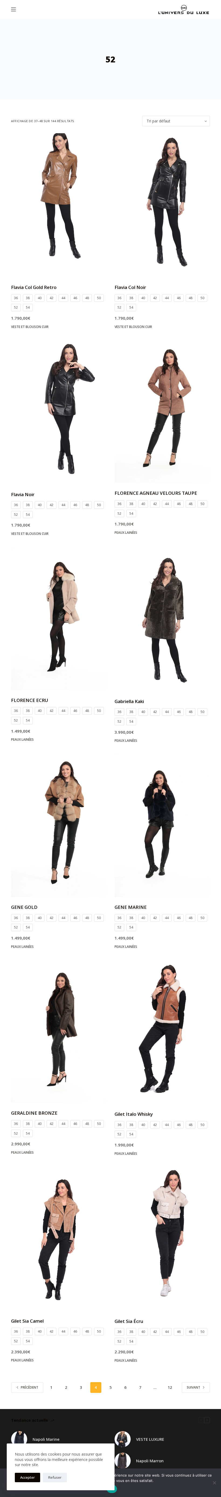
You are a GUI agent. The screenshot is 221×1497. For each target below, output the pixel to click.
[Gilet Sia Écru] (162, 1239)
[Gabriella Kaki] (162, 619)
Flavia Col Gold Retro (34, 287)
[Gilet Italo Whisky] (162, 1032)
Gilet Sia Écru (129, 1321)
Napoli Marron (150, 1460)
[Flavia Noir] (58, 412)
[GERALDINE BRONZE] (58, 1031)
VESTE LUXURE (150, 1439)
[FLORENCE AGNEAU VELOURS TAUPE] (162, 411)
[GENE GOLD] (58, 825)
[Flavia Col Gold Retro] (58, 205)
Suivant (193, 1387)
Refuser (54, 1477)
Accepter (27, 1477)
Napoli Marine (46, 1439)
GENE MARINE (131, 907)
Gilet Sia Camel (27, 1321)
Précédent (29, 1387)
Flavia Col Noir (130, 287)
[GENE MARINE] (162, 825)
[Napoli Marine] (19, 1439)
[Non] (214, 1482)
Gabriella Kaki (129, 701)
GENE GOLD (24, 907)
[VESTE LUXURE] (123, 1439)
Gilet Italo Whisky (134, 1114)
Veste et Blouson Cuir (30, 326)
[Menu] (13, 9)
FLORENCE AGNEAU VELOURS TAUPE (156, 493)
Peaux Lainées (126, 532)
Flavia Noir (22, 494)
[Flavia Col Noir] (162, 205)
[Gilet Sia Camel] (58, 1239)
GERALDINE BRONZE (34, 1113)
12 (170, 1387)
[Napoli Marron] (123, 1461)
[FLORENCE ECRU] (58, 618)
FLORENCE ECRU (29, 700)
